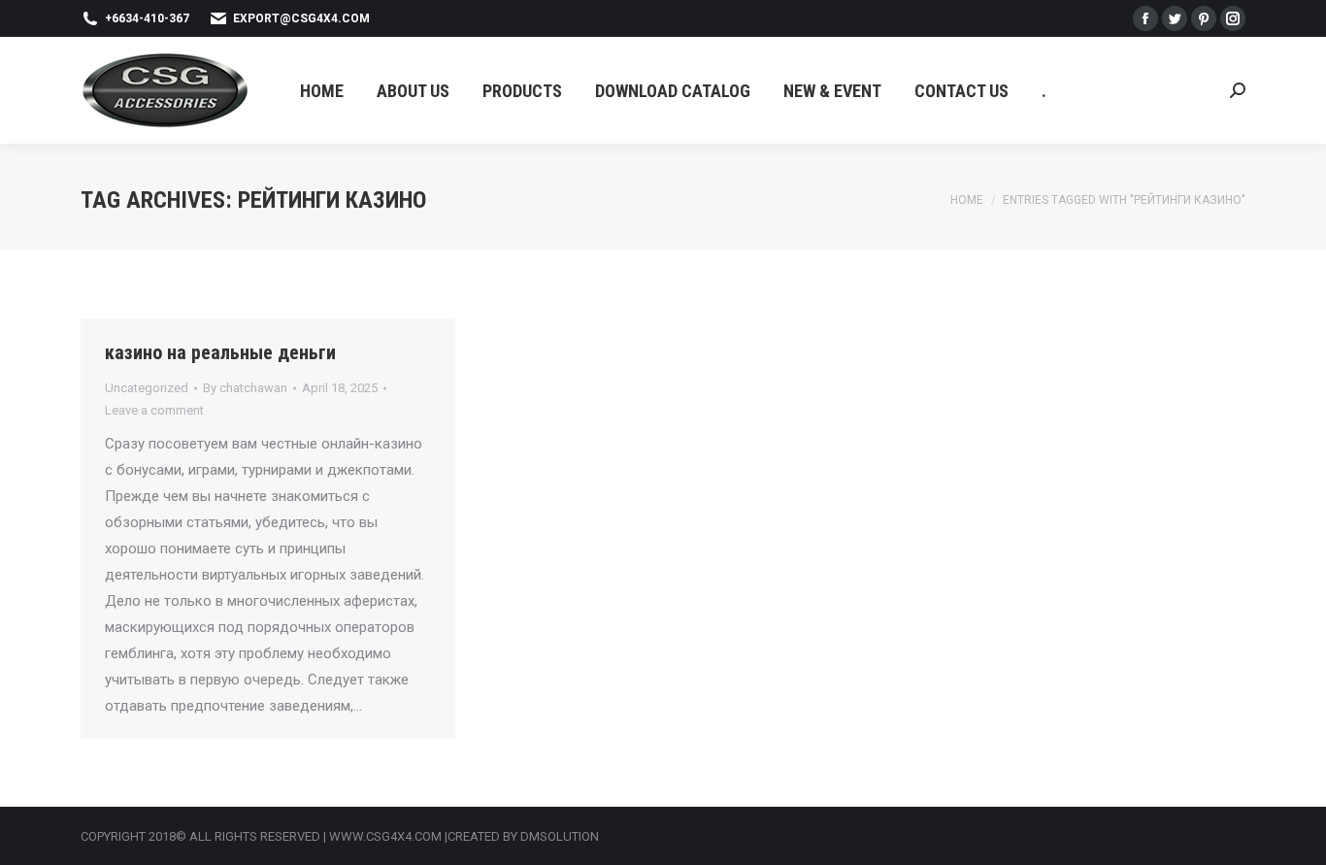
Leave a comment (154, 410)
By (245, 388)
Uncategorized (146, 388)
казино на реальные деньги (220, 352)
